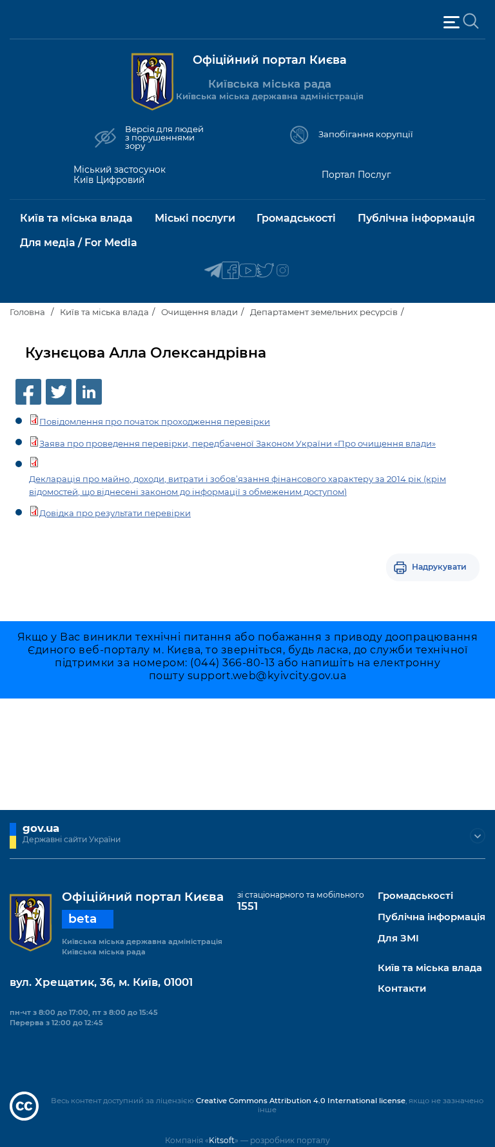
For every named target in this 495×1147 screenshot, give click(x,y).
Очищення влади (199, 312)
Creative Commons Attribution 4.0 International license (300, 1100)
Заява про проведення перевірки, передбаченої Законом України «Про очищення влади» (237, 443)
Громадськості (415, 896)
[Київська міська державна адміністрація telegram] (213, 271)
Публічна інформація (431, 917)
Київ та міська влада (104, 312)
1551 (247, 906)
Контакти (402, 989)
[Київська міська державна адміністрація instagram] (282, 271)
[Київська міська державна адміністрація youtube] (248, 271)
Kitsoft (222, 1140)
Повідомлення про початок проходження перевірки (154, 421)
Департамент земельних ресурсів (324, 312)
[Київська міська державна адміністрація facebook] (230, 271)
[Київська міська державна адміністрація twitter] (265, 271)
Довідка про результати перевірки (115, 513)
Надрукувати (439, 567)
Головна (27, 312)
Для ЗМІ (398, 938)
